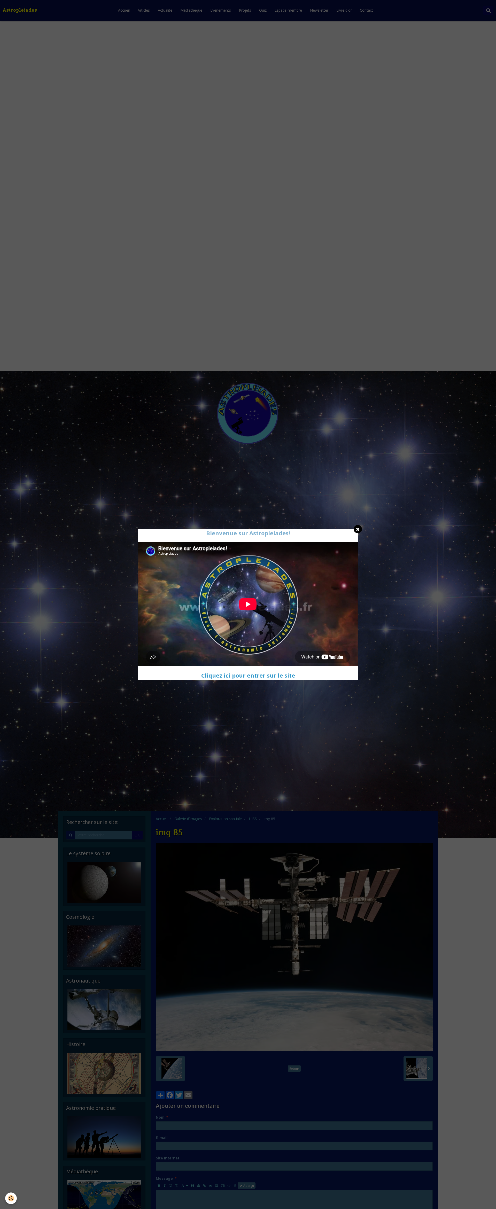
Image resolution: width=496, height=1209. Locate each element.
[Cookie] (11, 1198)
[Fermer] (358, 529)
